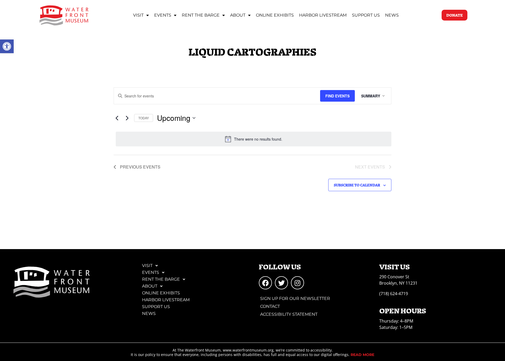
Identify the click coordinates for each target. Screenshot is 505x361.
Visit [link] (138, 15)
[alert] (253, 139)
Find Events (337, 95)
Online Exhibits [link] (275, 15)
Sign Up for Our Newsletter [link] (295, 298)
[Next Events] (127, 118)
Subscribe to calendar (357, 185)
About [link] (237, 15)
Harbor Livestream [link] (323, 15)
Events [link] (162, 15)
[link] (7, 46)
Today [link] (143, 118)
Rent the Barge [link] (201, 15)
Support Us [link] (366, 15)
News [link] (392, 15)
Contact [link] (270, 306)
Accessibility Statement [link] (288, 314)
